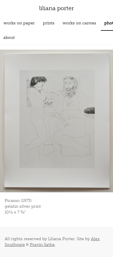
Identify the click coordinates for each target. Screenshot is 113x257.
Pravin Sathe (42, 244)
